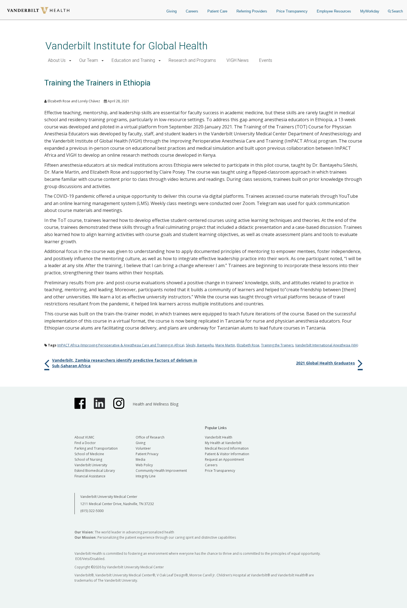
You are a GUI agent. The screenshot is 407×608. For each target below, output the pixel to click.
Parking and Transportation (96, 448)
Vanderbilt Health (218, 437)
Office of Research (150, 437)
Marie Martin (225, 345)
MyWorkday (369, 11)
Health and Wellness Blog (155, 404)
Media (140, 459)
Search (397, 11)
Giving (171, 11)
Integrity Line (146, 476)
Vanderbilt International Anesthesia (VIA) (326, 345)
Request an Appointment (224, 459)
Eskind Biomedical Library (94, 470)
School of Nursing (88, 459)
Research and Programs (192, 60)
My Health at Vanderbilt (223, 442)
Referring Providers (251, 11)
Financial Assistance (89, 476)
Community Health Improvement (161, 470)
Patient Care (217, 11)
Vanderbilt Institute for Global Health (126, 46)
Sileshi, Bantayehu (200, 345)
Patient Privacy (147, 454)
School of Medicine (89, 454)
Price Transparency (292, 11)
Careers (192, 11)
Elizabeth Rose (248, 345)
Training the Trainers (277, 345)
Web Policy (144, 465)
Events (265, 60)
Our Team (88, 60)
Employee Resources (334, 11)
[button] (70, 60)
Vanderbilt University (90, 465)
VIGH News (237, 60)
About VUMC (84, 437)
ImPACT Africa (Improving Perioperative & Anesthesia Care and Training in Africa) (120, 345)
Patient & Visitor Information (227, 454)
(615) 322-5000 (92, 510)
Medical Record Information (227, 448)
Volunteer (143, 448)
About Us (57, 60)
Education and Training (133, 60)
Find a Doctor (85, 442)
